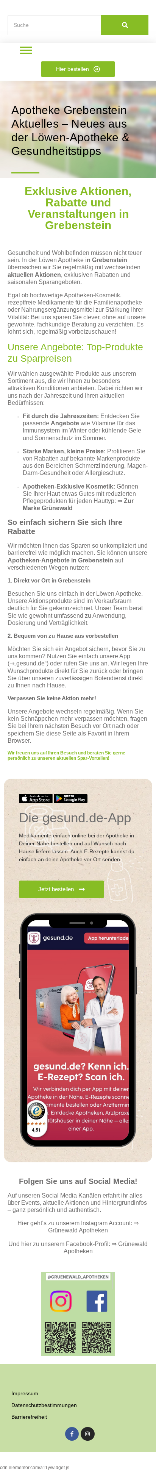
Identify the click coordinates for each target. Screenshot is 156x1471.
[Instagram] (87, 1434)
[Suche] (124, 25)
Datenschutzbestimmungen (44, 1405)
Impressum (24, 1393)
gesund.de (30, 663)
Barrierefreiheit (29, 1417)
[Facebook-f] (72, 1434)
